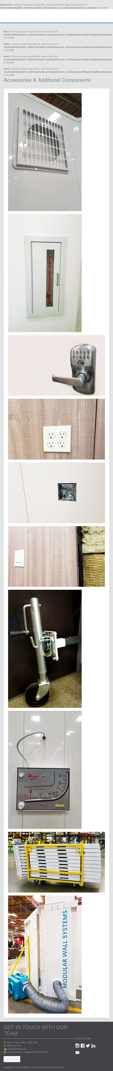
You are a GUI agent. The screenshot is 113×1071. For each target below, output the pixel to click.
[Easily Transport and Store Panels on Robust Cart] (56, 862)
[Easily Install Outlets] (56, 429)
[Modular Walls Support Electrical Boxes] (56, 493)
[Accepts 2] (56, 556)
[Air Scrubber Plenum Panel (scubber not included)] (45, 954)
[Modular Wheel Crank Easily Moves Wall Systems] (45, 649)
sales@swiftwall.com (17, 1048)
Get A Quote (12, 1059)
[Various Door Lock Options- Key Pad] (56, 365)
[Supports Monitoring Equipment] (45, 770)
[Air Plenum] (45, 152)
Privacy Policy (57, 1067)
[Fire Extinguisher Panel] (45, 273)
